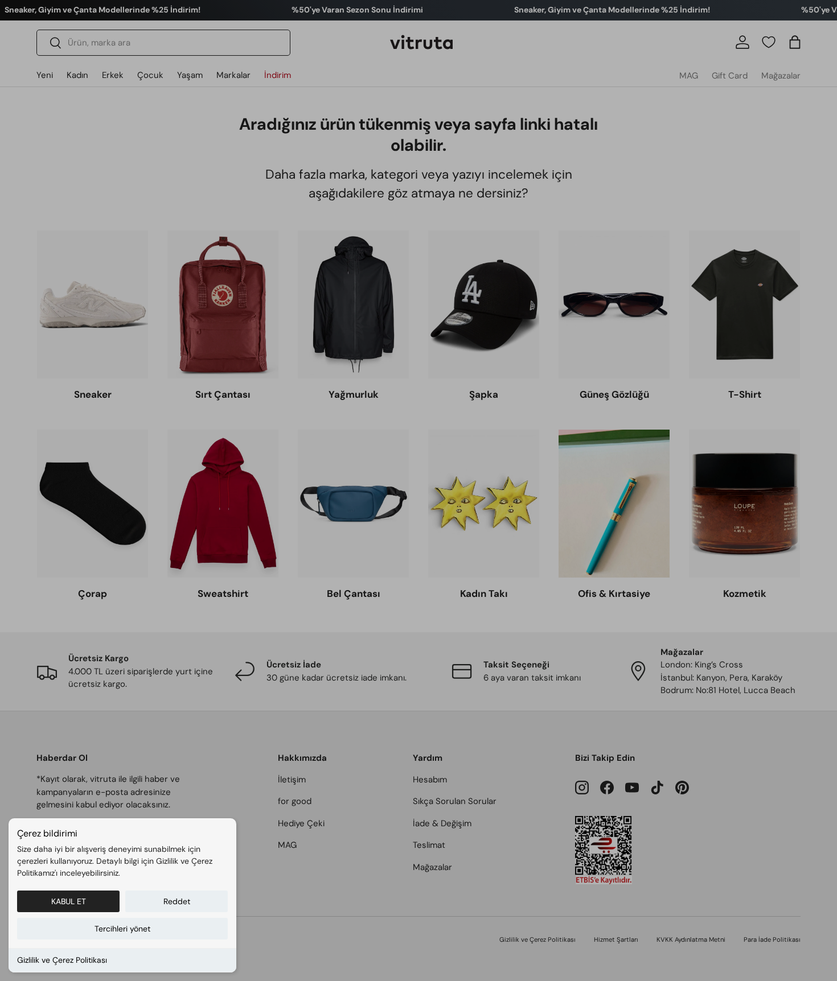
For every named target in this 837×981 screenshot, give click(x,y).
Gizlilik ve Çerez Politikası (62, 960)
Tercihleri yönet (122, 929)
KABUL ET (68, 901)
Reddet (176, 901)
